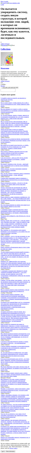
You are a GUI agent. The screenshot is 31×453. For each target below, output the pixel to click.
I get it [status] (3, 451)
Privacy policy (13, 448)
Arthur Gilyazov (5, 44)
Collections (6, 49)
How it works (4, 1)
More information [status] (10, 451)
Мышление (5, 68)
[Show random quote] (4, 45)
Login (2, 4)
